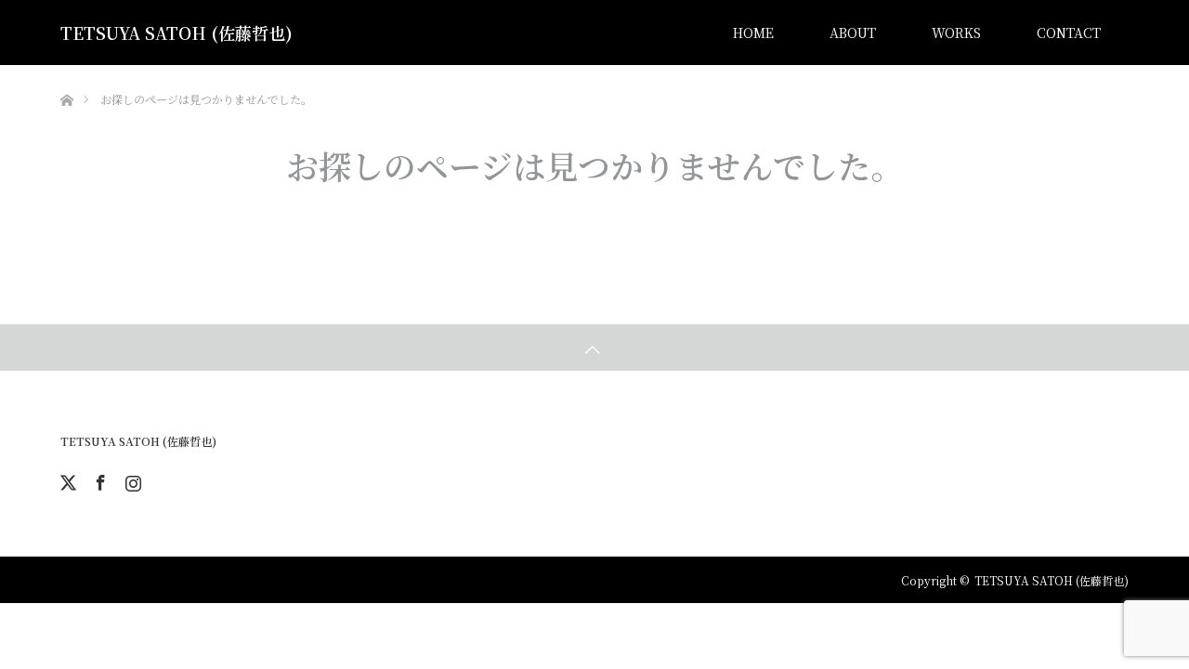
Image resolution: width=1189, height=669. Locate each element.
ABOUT (853, 32)
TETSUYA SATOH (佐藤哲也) (176, 32)
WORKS (956, 32)
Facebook (98, 479)
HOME (753, 32)
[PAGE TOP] (594, 347)
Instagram (131, 479)
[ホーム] (66, 72)
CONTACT (1069, 32)
